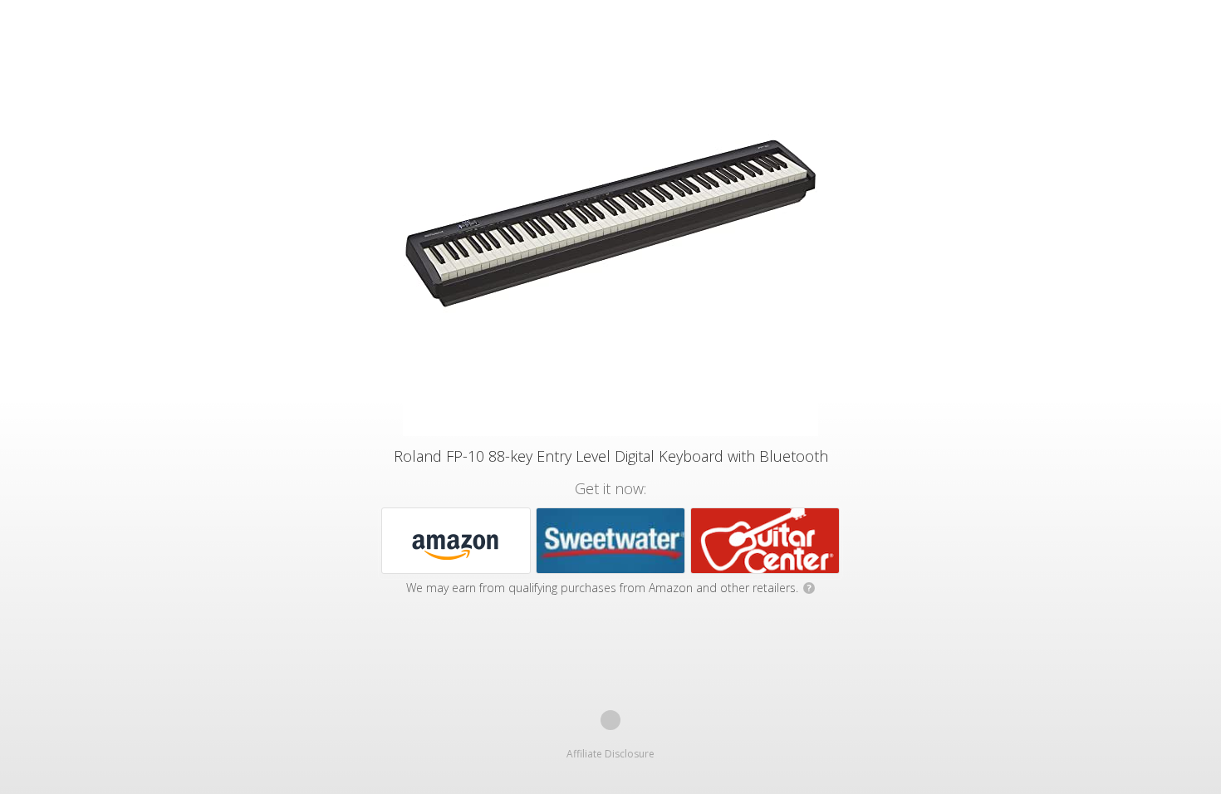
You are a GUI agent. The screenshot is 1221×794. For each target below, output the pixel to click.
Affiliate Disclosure (610, 754)
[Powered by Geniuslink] (610, 720)
